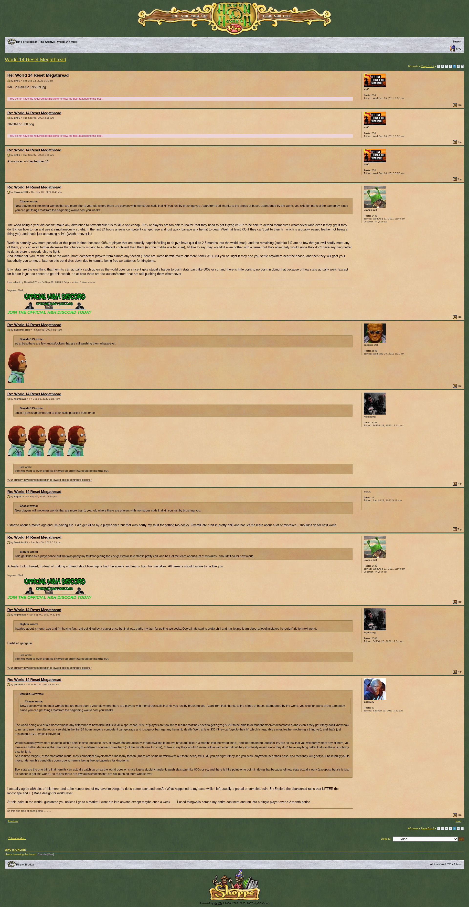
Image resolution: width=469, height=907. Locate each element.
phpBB (218, 903)
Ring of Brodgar (26, 41)
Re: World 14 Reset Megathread (38, 75)
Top (460, 105)
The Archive (47, 41)
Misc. (74, 41)
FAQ (458, 48)
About (185, 16)
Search (457, 41)
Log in (287, 16)
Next (458, 821)
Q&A (204, 16)
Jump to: (386, 838)
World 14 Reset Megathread (35, 59)
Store (277, 16)
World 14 (62, 41)
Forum (267, 16)
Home (175, 16)
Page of (427, 66)
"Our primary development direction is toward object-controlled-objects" (49, 479)
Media (195, 16)
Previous (13, 821)
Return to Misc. (17, 838)
